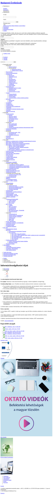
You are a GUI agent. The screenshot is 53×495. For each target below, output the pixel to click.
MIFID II (8, 178)
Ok (17, 21)
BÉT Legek (11, 203)
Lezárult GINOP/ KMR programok (14, 151)
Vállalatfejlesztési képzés (14, 148)
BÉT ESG (5, 227)
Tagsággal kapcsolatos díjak (15, 174)
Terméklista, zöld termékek (12, 248)
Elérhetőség (5, 28)
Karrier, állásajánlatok (11, 221)
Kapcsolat (5, 482)
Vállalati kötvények (13, 83)
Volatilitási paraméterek (14, 135)
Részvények (11, 75)
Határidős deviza (12, 89)
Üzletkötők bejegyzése (14, 168)
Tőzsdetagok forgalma (11, 172)
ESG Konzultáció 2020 (17, 236)
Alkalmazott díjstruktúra (11, 128)
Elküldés (3, 39)
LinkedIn (5, 59)
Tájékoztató (8, 246)
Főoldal (5, 258)
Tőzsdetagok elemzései (11, 169)
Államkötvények (12, 80)
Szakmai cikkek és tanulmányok (16, 215)
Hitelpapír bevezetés (10, 159)
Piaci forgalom (9, 71)
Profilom (5, 8)
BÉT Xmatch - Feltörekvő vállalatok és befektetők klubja (21, 149)
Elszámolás (8, 130)
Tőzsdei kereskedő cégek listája (13, 170)
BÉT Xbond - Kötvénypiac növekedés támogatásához (18, 143)
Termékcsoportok (10, 113)
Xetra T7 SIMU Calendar (11, 180)
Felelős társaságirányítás (11, 240)
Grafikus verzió (6, 53)
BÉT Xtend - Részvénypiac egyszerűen (14, 142)
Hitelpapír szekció (13, 117)
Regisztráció (6, 27)
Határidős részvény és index (15, 88)
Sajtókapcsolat (12, 217)
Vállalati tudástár (9, 158)
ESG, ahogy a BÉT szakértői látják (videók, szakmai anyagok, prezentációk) (28, 235)
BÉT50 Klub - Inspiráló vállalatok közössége (19, 147)
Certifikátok (11, 84)
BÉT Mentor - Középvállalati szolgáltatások (15, 144)
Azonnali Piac (9, 74)
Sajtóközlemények (13, 214)
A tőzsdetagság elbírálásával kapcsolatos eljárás (19, 167)
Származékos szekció (13, 118)
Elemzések (8, 136)
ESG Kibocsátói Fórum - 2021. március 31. (21, 237)
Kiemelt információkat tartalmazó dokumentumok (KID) (21, 127)
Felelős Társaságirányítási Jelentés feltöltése (18, 241)
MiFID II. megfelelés (10, 196)
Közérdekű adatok (10, 225)
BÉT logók (11, 220)
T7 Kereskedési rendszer (11, 179)
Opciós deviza (12, 90)
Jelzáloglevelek (12, 81)
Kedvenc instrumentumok (11, 73)
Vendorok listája (9, 190)
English (5, 30)
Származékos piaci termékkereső (13, 106)
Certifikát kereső (9, 105)
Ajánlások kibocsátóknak (11, 157)
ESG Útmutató (15, 238)
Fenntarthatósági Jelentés (11, 229)
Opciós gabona (12, 96)
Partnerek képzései (13, 211)
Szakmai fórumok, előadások (15, 216)
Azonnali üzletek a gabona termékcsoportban (18, 97)
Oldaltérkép (5, 476)
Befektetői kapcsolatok (8, 29)
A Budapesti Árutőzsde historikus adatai (15, 109)
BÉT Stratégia (12, 201)
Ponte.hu (2, 493)
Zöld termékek (12, 85)
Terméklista (8, 102)
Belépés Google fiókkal (20, 25)
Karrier (4, 481)
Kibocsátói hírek (9, 154)
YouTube (5, 58)
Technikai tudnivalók (13, 189)
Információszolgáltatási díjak (15, 188)
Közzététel (11, 126)
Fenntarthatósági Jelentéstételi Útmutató (17, 231)
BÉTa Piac (11, 121)
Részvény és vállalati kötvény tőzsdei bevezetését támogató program (21, 141)
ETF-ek (10, 78)
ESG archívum (12, 232)
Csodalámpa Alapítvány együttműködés (14, 222)
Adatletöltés (8, 107)
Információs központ (10, 224)
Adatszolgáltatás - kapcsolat (12, 195)
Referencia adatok (10, 193)
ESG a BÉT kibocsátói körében (18, 233)
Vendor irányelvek (13, 185)
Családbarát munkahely (11, 226)
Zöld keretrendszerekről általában (13, 247)
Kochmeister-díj (12, 209)
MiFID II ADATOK (10, 111)
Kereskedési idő (12, 133)
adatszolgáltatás (8, 320)
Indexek (10, 115)
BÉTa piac (8, 99)
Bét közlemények (10, 138)
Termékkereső (9, 104)
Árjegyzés (8, 110)
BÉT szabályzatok (13, 123)
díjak (12, 320)
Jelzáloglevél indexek (16, 69)
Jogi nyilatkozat (6, 477)
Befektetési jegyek (13, 76)
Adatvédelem (6, 478)
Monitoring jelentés (13, 242)
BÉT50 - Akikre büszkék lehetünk (16, 146)
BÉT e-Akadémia (13, 206)
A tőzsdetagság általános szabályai (16, 164)
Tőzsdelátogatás (12, 208)
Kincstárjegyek (12, 79)
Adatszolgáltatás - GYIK (11, 194)
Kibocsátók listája (10, 152)
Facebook (5, 57)
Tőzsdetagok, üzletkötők (11, 162)
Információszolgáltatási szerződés (16, 186)
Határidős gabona (12, 95)
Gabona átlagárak (12, 94)
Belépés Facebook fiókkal (9, 25)
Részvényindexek (13, 66)
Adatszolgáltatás (9, 183)
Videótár (11, 205)
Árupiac (8, 92)
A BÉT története (12, 200)
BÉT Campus (9, 204)
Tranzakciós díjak (12, 175)
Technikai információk (11, 177)
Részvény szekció (13, 116)
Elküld (2, 48)
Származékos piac (10, 86)
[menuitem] (27, 88)
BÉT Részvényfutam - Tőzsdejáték (16, 210)
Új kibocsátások (9, 156)
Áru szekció (11, 120)
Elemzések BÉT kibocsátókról (12, 153)
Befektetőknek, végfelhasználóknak (14, 191)
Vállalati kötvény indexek (17, 70)
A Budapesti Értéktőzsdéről (12, 199)
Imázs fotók (11, 219)
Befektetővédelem (13, 125)
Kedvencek (5, 9)
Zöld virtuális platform (11, 250)
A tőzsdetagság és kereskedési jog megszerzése (19, 165)
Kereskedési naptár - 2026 (14, 132)
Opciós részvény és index (14, 91)
